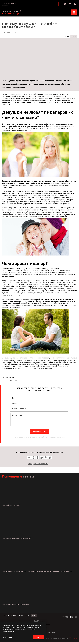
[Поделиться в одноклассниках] (33, 457)
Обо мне (6, 615)
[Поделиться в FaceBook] (37, 457)
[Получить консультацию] (70, 4)
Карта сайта (51, 633)
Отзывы (20, 615)
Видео (28, 615)
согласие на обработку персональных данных (49, 437)
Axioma (73, 638)
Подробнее (7, 637)
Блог (33, 615)
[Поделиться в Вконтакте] (29, 457)
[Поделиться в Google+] (46, 457)
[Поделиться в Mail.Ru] (50, 457)
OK (38, 637)
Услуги (13, 615)
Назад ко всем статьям (38, 463)
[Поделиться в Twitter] (42, 457)
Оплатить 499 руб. (39, 431)
